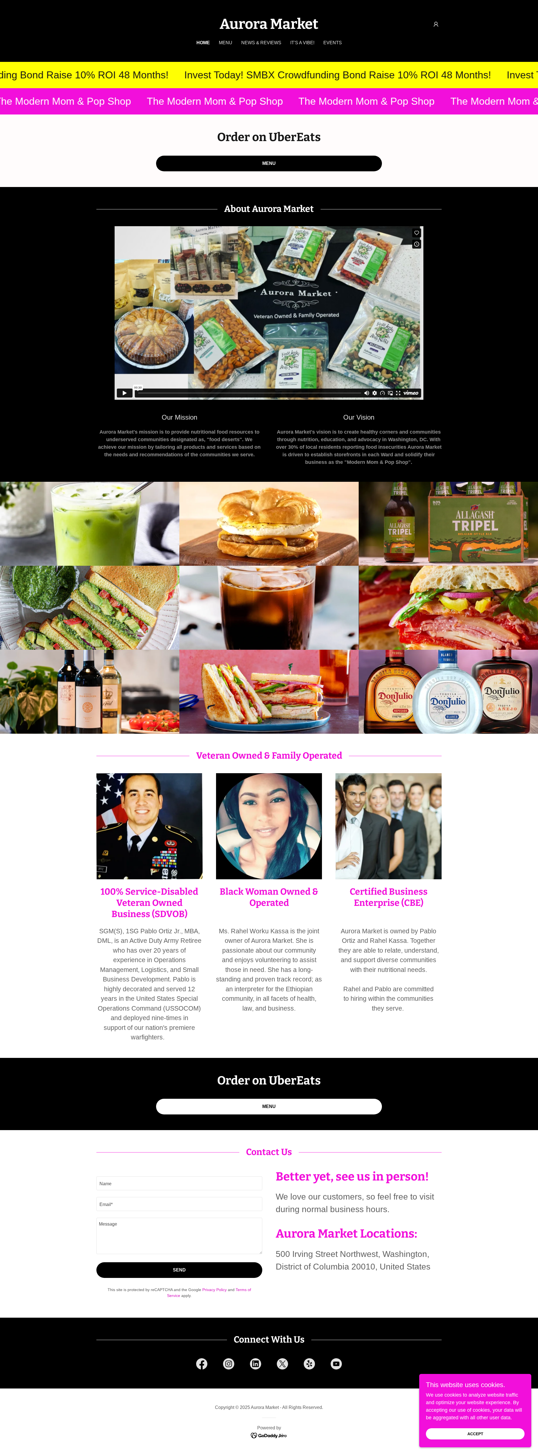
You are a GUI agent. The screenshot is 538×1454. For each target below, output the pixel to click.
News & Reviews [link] (261, 42)
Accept (475, 1434)
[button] (436, 24)
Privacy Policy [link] (214, 1289)
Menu (269, 163)
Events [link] (332, 42)
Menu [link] (225, 42)
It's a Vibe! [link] (302, 42)
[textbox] (179, 1183)
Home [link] (203, 42)
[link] (269, 27)
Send (179, 1270)
